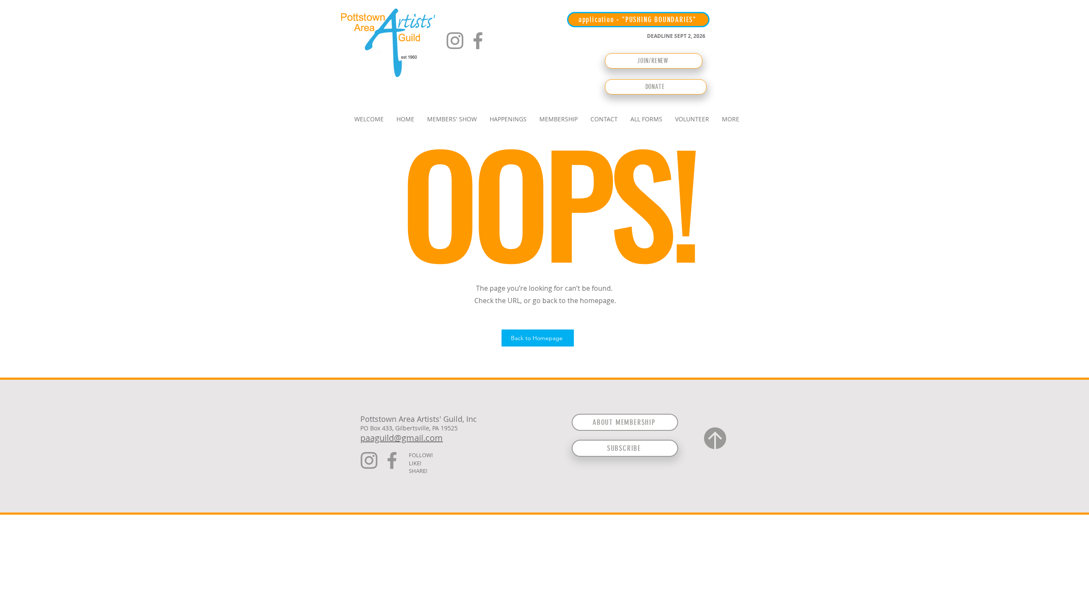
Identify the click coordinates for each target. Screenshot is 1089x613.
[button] (452, 119)
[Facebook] (478, 40)
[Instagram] (455, 40)
